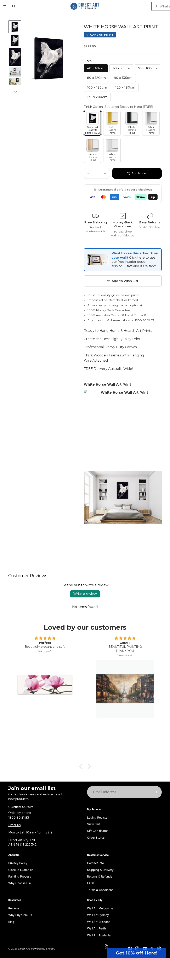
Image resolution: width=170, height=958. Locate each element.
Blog (11, 921)
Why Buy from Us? (20, 915)
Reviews (13, 908)
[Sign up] (155, 792)
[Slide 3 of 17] (15, 57)
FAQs (90, 883)
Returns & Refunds (99, 876)
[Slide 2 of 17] (15, 40)
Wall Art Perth (96, 928)
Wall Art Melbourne (100, 908)
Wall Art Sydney (98, 915)
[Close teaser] (106, 946)
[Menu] (5, 6)
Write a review (85, 594)
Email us (14, 825)
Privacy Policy (17, 863)
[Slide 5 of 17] (15, 81)
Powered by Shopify (43, 948)
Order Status (95, 837)
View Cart (93, 824)
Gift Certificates (97, 831)
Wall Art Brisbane (98, 921)
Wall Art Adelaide (98, 935)
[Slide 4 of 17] (15, 72)
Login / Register (97, 817)
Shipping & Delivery (100, 870)
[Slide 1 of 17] (15, 27)
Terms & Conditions (100, 890)
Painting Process (19, 876)
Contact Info (95, 863)
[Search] (13, 6)
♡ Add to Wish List (122, 281)
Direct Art (24, 948)
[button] (136, 953)
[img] (45, 638)
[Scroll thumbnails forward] (15, 91)
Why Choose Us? (19, 883)
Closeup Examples (20, 870)
